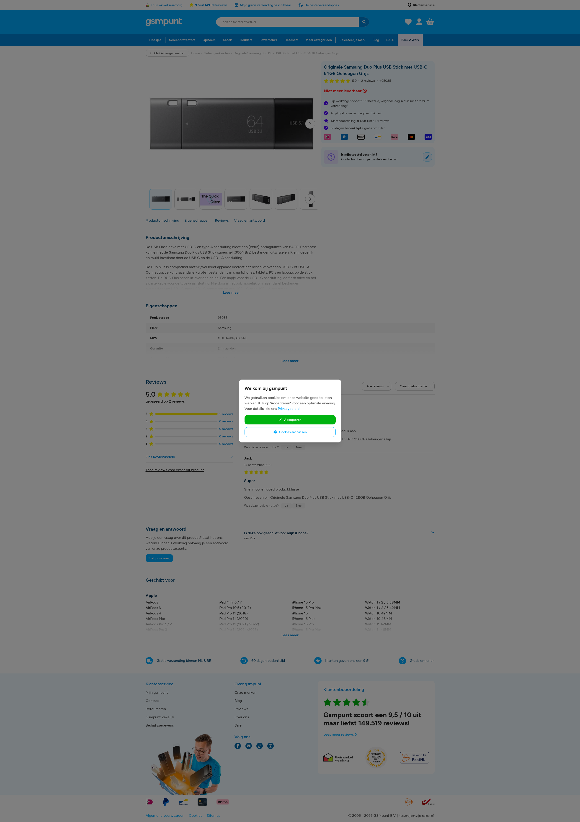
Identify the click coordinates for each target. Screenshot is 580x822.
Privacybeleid (288, 408)
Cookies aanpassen (292, 432)
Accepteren (293, 420)
